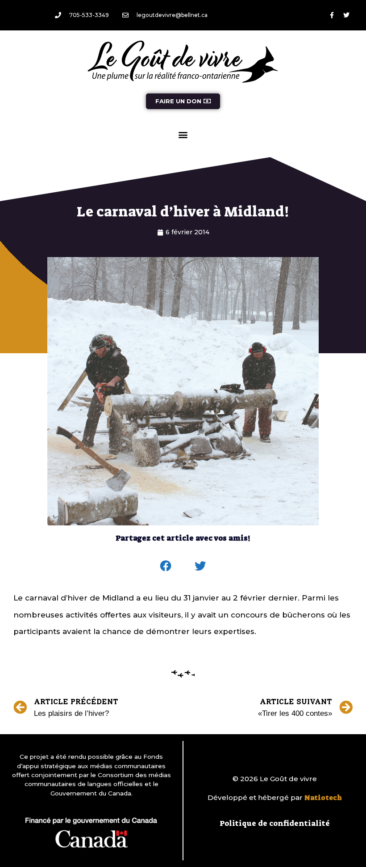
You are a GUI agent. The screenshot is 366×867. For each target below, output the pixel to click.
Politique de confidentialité (275, 823)
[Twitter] (346, 15)
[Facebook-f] (331, 15)
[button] (183, 134)
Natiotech (323, 797)
